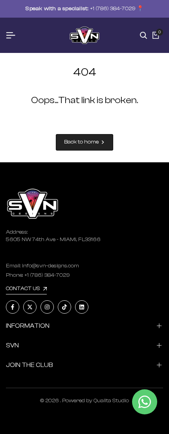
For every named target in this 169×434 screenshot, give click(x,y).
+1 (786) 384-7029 (113, 8)
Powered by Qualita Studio (95, 401)
